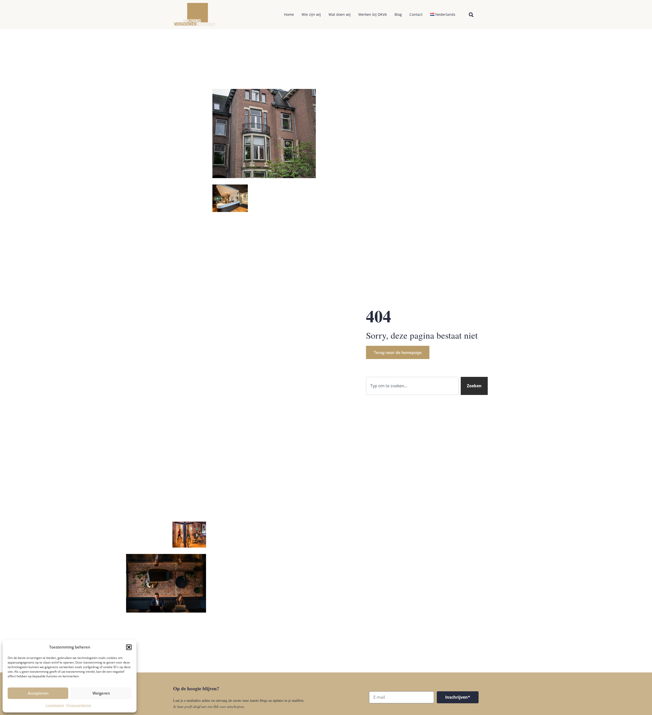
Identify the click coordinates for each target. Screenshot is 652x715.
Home (289, 14)
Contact (416, 14)
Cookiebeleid (55, 705)
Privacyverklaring (78, 705)
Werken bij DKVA (372, 14)
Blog (398, 14)
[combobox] (412, 386)
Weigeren (101, 693)
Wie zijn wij (311, 14)
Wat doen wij (340, 14)
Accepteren (38, 693)
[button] (128, 647)
